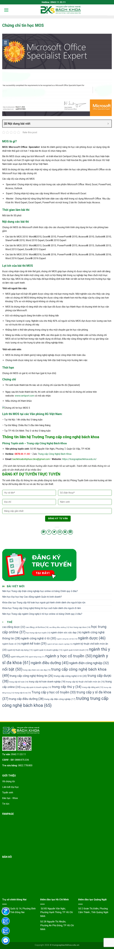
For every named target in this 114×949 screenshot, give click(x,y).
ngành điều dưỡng (50, 663)
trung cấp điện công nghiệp (59, 699)
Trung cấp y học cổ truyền (53, 692)
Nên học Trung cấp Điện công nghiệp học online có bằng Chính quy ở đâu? (40, 591)
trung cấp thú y (66, 687)
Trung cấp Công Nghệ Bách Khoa (54, 454)
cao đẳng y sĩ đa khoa (37, 627)
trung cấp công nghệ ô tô (70, 675)
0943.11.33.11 (18, 754)
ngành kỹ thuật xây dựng (20, 650)
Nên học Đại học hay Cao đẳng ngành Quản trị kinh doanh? (32, 596)
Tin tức (5, 803)
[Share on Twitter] (54, 532)
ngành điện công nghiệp (89, 663)
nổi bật (12, 669)
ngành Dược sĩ (11, 644)
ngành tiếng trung (37, 657)
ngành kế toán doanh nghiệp (60, 644)
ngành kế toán (33, 643)
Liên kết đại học (10, 787)
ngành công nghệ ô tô (38, 638)
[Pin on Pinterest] (65, 532)
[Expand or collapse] (108, 123)
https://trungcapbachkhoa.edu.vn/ (79, 459)
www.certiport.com (24, 395)
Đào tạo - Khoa (10, 798)
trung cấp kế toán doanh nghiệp (47, 681)
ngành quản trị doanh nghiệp (47, 650)
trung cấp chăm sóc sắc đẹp (37, 670)
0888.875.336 (22, 759)
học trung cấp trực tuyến (38, 633)
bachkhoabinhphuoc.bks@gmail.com (31, 459)
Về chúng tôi (8, 781)
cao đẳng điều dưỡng (59, 627)
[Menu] (4, 9)
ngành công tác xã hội (67, 639)
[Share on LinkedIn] (70, 532)
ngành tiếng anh (19, 657)
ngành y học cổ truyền (68, 656)
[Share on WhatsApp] (43, 532)
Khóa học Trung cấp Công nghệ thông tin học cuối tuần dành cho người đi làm (41, 608)
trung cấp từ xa (23, 693)
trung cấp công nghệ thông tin (31, 676)
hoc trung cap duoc (80, 627)
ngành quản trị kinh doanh (75, 650)
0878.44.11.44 (22, 454)
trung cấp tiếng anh (92, 687)
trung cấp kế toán (18, 682)
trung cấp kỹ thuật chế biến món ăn (85, 682)
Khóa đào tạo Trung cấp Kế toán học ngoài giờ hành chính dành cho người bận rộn (43, 602)
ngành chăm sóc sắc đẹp (66, 632)
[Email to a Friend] (59, 532)
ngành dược (92, 638)
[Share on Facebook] (48, 532)
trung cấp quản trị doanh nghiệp (36, 687)
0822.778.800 (25, 765)
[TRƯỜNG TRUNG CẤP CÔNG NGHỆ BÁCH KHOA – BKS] (61, 10)
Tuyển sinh (7, 792)
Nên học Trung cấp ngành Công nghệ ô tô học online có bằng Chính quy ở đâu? (42, 614)
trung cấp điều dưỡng (26, 699)
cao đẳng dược (13, 627)
